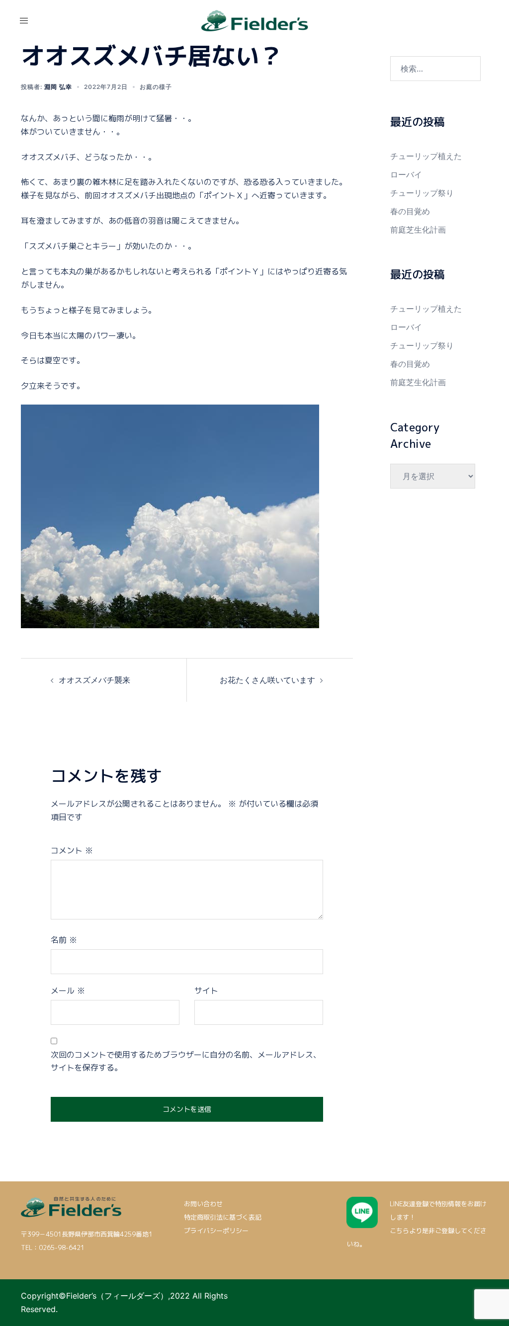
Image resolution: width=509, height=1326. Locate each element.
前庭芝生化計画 (418, 230)
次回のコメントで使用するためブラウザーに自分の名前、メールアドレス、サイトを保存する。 (186, 1061)
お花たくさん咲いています (267, 680)
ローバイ (406, 174)
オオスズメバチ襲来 (94, 680)
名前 (64, 939)
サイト (206, 990)
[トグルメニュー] (24, 20)
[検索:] (435, 68)
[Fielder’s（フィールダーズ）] (255, 20)
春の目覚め (410, 211)
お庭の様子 (156, 86)
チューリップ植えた (426, 156)
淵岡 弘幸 (58, 86)
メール (68, 990)
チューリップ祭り (422, 193)
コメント (72, 850)
